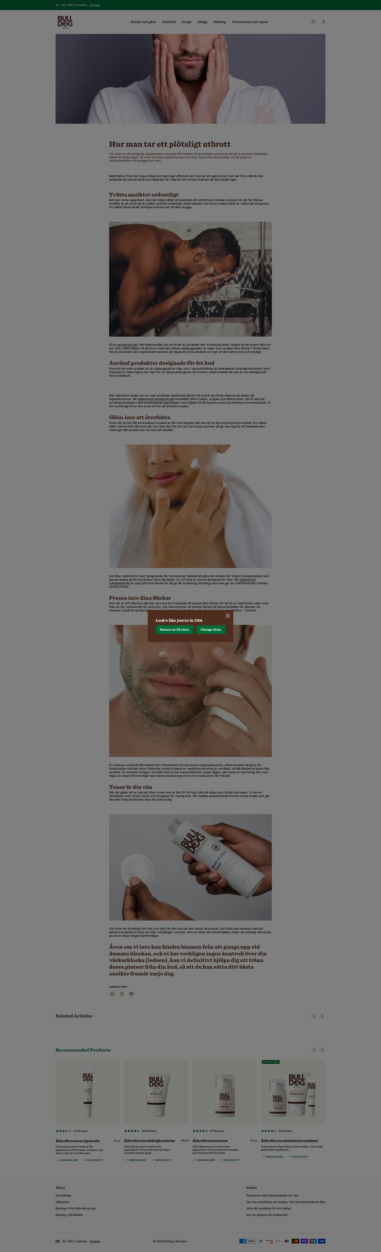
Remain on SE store (174, 629)
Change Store (211, 629)
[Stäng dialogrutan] (227, 615)
